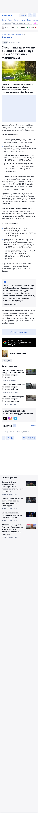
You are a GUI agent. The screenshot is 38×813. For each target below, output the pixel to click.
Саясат (4, 20)
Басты (4, 34)
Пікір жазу (31, 438)
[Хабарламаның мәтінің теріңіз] (19, 432)
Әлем (10, 20)
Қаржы (16, 20)
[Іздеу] (30, 15)
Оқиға (23, 20)
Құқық (29, 20)
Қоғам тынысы (7, 37)
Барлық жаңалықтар (16, 34)
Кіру (34, 425)
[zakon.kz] (8, 15)
